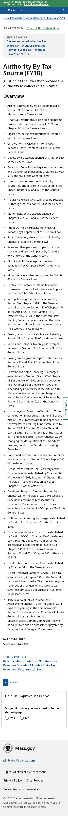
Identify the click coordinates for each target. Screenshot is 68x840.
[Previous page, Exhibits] (5, 682)
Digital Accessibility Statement (24, 772)
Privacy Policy (12, 780)
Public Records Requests (20, 789)
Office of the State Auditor (42, 28)
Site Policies (35, 780)
